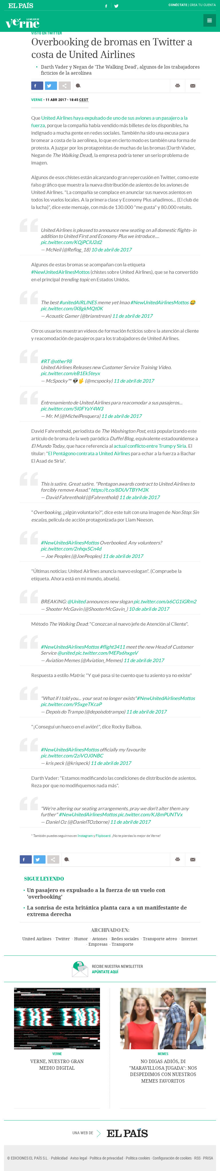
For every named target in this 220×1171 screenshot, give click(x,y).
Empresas (98, 944)
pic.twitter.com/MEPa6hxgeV (106, 653)
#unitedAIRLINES (78, 302)
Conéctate (177, 5)
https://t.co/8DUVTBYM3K (120, 490)
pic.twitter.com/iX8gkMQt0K (72, 308)
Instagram (85, 835)
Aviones (99, 939)
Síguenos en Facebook (106, 5)
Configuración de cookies (172, 1158)
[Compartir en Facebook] (37, 86)
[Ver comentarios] (79, 86)
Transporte (122, 944)
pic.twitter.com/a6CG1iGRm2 (164, 601)
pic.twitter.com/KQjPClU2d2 (71, 242)
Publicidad (59, 1158)
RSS (197, 1158)
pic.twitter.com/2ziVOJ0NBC (72, 755)
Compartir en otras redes (65, 86)
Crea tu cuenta (203, 5)
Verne (22, 23)
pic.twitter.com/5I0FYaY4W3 (72, 408)
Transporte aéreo (160, 939)
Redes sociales (125, 939)
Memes (163, 1053)
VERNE (57, 1053)
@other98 (61, 361)
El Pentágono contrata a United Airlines (89, 453)
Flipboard (103, 835)
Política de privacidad (106, 1158)
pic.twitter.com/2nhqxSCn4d (71, 548)
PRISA (208, 1158)
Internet (189, 939)
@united (65, 653)
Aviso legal (78, 1158)
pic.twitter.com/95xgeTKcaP (71, 704)
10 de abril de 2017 (111, 249)
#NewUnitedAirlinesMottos (60, 272)
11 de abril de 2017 (132, 316)
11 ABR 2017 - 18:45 (67, 100)
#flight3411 (112, 647)
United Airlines (36, 939)
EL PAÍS (127, 1132)
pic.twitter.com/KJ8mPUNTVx (150, 814)
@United (76, 601)
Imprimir (177, 85)
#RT (45, 361)
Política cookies (138, 1158)
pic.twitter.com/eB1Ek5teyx (70, 373)
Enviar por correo (192, 85)
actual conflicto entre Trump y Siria (150, 446)
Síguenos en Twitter (116, 5)
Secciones (209, 20)
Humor (81, 939)
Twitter (63, 939)
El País (21, 5)
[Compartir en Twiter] (51, 86)
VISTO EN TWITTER (46, 33)
